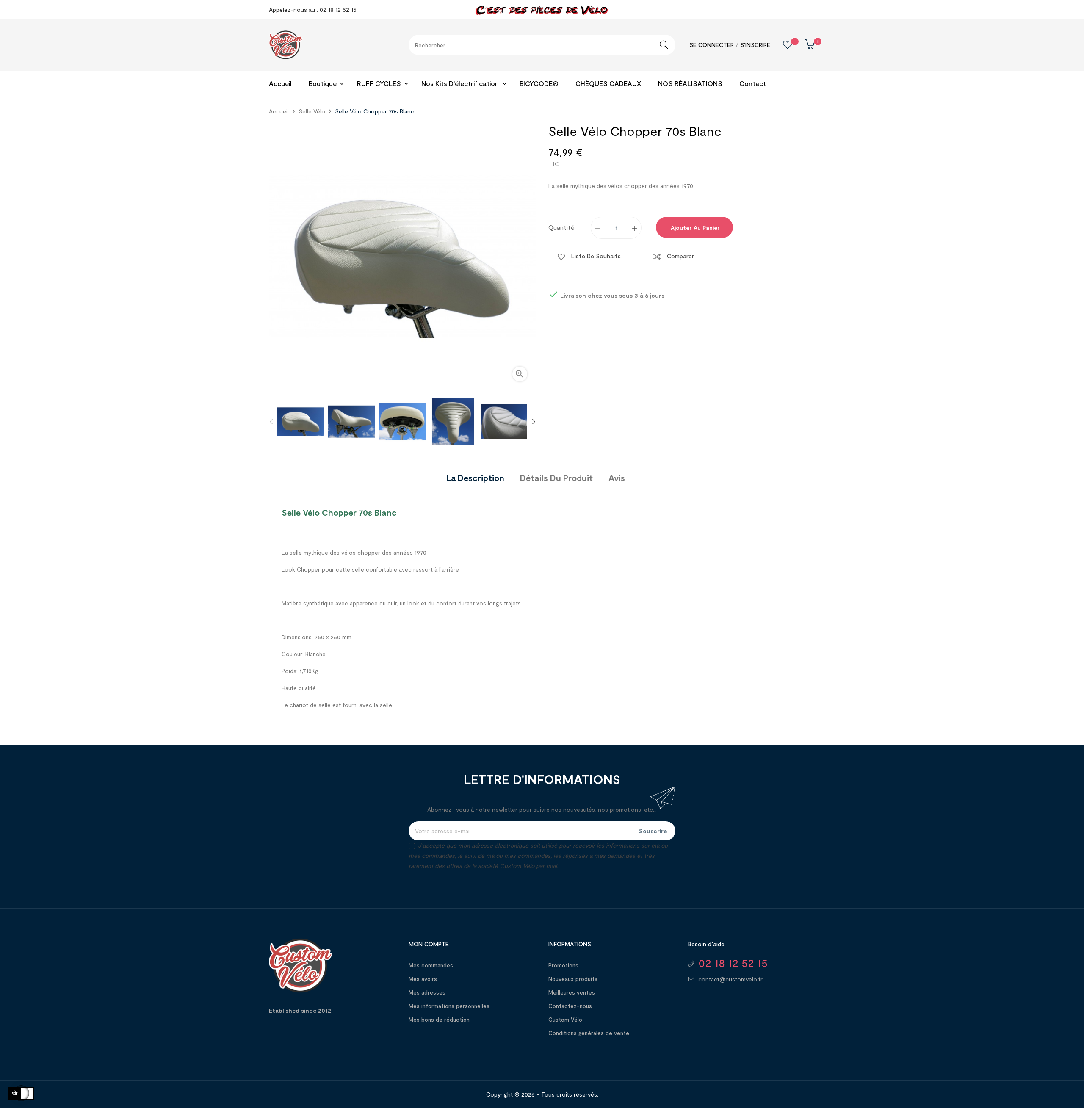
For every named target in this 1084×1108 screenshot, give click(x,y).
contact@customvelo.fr (730, 979)
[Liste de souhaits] (781, 45)
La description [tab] (475, 477)
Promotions (563, 965)
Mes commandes (431, 965)
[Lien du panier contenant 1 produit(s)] (803, 46)
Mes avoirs (423, 978)
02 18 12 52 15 (733, 963)
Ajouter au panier (694, 227)
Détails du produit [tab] (556, 477)
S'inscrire (755, 44)
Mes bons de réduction (439, 1019)
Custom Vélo (565, 1019)
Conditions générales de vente (588, 1033)
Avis (616, 477)
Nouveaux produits (572, 978)
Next (533, 421)
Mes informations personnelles (449, 1006)
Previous (271, 421)
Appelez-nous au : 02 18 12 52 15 (313, 9)
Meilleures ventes (571, 992)
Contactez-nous (570, 1006)
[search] (664, 45)
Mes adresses (427, 992)
